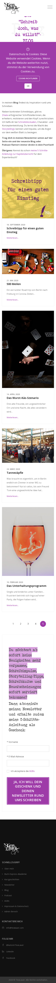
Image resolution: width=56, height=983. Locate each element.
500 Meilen (14, 284)
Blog (6, 890)
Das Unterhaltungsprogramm (26, 586)
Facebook (10, 958)
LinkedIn (10, 951)
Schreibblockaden (27, 122)
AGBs (32, 771)
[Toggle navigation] (50, 7)
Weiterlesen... (13, 237)
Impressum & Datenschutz (16, 906)
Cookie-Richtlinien (28, 78)
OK (28, 86)
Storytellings (8, 128)
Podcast (8, 895)
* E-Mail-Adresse (15, 756)
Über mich (9, 868)
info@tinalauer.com (15, 927)
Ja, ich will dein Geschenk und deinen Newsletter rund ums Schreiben (28, 791)
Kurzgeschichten (11, 879)
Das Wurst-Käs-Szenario (23, 398)
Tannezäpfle (15, 473)
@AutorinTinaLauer (15, 945)
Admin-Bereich (11, 911)
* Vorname (12, 741)
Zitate (5, 115)
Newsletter (9, 884)
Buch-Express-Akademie (15, 874)
